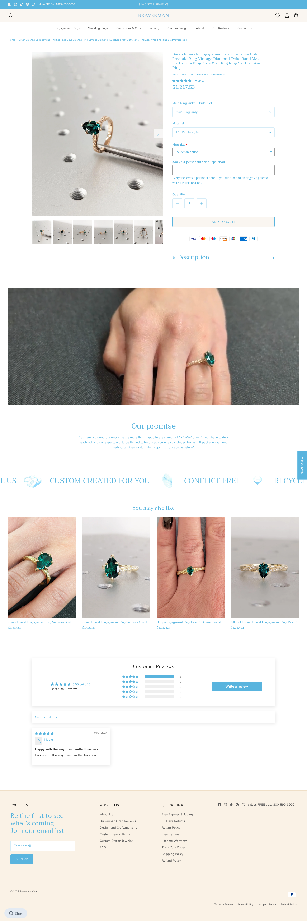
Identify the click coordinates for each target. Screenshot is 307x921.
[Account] (286, 15)
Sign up (22, 859)
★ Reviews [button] (302, 465)
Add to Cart (223, 222)
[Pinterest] (27, 4)
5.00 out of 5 (81, 684)
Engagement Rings (67, 28)
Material (178, 123)
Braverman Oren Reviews (118, 821)
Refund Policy (171, 860)
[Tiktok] (21, 4)
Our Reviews (220, 28)
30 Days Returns (173, 821)
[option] (97, 134)
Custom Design (177, 28)
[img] (44, 733)
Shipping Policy (172, 854)
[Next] (158, 133)
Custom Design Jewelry (116, 841)
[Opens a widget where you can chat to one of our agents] (15, 913)
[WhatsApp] (33, 4)
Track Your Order (173, 847)
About (200, 28)
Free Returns (170, 834)
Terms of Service (223, 904)
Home (11, 39)
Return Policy (171, 827)
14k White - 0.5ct (188, 132)
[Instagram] (15, 4)
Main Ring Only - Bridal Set (192, 103)
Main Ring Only (187, 112)
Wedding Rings (98, 28)
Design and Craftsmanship (118, 827)
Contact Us (244, 28)
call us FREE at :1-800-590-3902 (56, 4)
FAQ (103, 847)
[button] (182, 81)
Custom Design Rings (115, 834)
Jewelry (154, 28)
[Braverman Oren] (153, 15)
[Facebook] (9, 4)
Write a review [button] (236, 686)
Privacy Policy (245, 904)
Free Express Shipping (177, 814)
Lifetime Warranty (174, 841)
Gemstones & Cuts (128, 28)
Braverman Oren (29, 891)
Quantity (178, 194)
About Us (106, 814)
